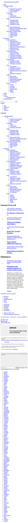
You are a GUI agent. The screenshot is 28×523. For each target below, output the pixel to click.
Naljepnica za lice (14, 23)
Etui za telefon (13, 11)
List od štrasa (13, 15)
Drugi (8, 83)
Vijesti (5, 93)
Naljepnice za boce (14, 49)
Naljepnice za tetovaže (15, 63)
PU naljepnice (13, 82)
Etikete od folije (14, 77)
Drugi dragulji (13, 35)
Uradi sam (9, 13)
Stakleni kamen (14, 34)
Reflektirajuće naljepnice (16, 58)
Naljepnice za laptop (15, 44)
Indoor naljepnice (11, 39)
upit (8, 291)
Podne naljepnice (14, 45)
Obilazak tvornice (11, 97)
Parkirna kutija (13, 89)
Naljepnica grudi (14, 20)
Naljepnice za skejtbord (15, 56)
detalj (10, 291)
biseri (11, 37)
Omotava (12, 86)
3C (7, 7)
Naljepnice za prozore (15, 42)
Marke (11, 90)
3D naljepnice (13, 66)
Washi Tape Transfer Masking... (13, 232)
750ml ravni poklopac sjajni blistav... (14, 223)
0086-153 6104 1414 (9, 313)
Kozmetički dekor (14, 21)
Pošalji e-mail (4, 321)
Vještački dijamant (8, 6)
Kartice (12, 84)
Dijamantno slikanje (15, 30)
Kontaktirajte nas (8, 98)
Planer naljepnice (14, 48)
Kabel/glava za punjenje (16, 8)
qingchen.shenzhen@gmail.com (11, 314)
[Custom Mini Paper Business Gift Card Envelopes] (15, 263)
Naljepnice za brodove (15, 55)
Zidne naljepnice (14, 41)
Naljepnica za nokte (15, 24)
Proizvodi (6, 296)
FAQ (5, 94)
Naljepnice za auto (14, 53)
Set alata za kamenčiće (15, 17)
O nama (6, 96)
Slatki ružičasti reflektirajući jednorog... (14, 242)
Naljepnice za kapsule (15, 68)
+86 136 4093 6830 (5, 322)
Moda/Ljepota (10, 59)
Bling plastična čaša (15, 27)
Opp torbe (12, 87)
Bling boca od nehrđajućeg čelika (18, 28)
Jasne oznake (13, 76)
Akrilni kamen (13, 32)
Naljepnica (6, 38)
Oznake (12, 91)
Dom (5, 4)
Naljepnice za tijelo (14, 60)
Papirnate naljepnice (15, 80)
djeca (8, 65)
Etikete (8, 75)
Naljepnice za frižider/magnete (17, 46)
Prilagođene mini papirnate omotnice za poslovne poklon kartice (14, 268)
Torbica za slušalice (15, 10)
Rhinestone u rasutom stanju (14, 31)
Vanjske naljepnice (11, 51)
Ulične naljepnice (14, 52)
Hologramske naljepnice (16, 79)
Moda (8, 18)
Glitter (11, 14)
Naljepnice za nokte (15, 62)
